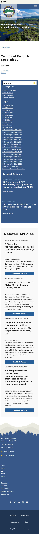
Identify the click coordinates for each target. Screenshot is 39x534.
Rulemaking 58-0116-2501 (11, 157)
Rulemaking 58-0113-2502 (12, 152)
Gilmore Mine (7, 127)
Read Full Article (7, 191)
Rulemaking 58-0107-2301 (12, 140)
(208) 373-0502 (9, 451)
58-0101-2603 (7, 110)
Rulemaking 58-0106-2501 (12, 137)
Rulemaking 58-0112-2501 (11, 149)
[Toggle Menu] (35, 6)
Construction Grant (9, 90)
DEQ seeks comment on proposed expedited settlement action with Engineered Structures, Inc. (18, 328)
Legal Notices (14, 529)
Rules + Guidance (7, 491)
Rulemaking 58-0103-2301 (12, 135)
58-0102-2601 (7, 113)
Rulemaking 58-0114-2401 (11, 154)
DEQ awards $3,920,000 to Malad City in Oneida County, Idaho (19, 285)
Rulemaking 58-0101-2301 (11, 130)
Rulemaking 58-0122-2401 (12, 159)
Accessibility (25, 515)
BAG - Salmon (7, 125)
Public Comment (8, 98)
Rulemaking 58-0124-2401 (12, 162)
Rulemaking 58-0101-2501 (12, 132)
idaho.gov (13, 515)
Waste (3, 476)
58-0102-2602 (7, 115)
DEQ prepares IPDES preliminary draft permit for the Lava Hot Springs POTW (18, 184)
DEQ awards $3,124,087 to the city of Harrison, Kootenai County (19, 207)
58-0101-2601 (7, 105)
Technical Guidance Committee (13, 169)
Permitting (4, 483)
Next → (3, 73)
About (3, 468)
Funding (4, 486)
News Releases (7, 93)
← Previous (4, 71)
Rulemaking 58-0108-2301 (12, 142)
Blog (7, 47)
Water (3, 474)
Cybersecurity (15, 522)
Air (2, 471)
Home (3, 47)
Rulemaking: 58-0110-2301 (12, 166)
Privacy (26, 522)
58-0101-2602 (7, 108)
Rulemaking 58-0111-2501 (11, 147)
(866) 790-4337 (9, 455)
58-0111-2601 (7, 122)
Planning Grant (7, 95)
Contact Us (5, 494)
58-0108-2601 (7, 120)
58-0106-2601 (7, 118)
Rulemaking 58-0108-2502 (12, 144)
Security (26, 529)
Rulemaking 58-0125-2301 (12, 164)
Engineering (5, 488)
